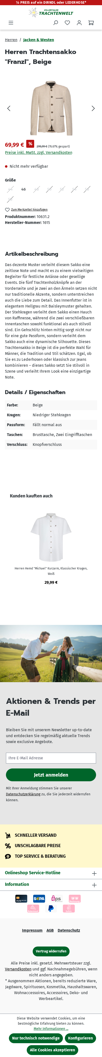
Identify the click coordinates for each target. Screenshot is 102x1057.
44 (12, 190)
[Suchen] (55, 23)
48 (38, 190)
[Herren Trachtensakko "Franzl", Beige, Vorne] (51, 108)
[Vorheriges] (8, 108)
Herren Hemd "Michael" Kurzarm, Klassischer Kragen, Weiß (51, 571)
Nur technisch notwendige (36, 1038)
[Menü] (11, 23)
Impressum (32, 930)
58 (12, 200)
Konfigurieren (80, 1038)
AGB (50, 930)
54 (76, 190)
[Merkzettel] (67, 23)
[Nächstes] (93, 108)
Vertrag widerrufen (51, 951)
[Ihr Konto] (79, 23)
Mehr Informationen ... (51, 1029)
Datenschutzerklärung (23, 794)
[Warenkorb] (91, 23)
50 (51, 190)
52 (63, 190)
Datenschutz (69, 930)
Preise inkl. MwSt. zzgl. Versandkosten (38, 152)
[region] (51, 108)
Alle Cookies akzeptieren (52, 1050)
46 (25, 190)
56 (88, 190)
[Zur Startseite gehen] (51, 12)
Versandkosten (18, 969)
